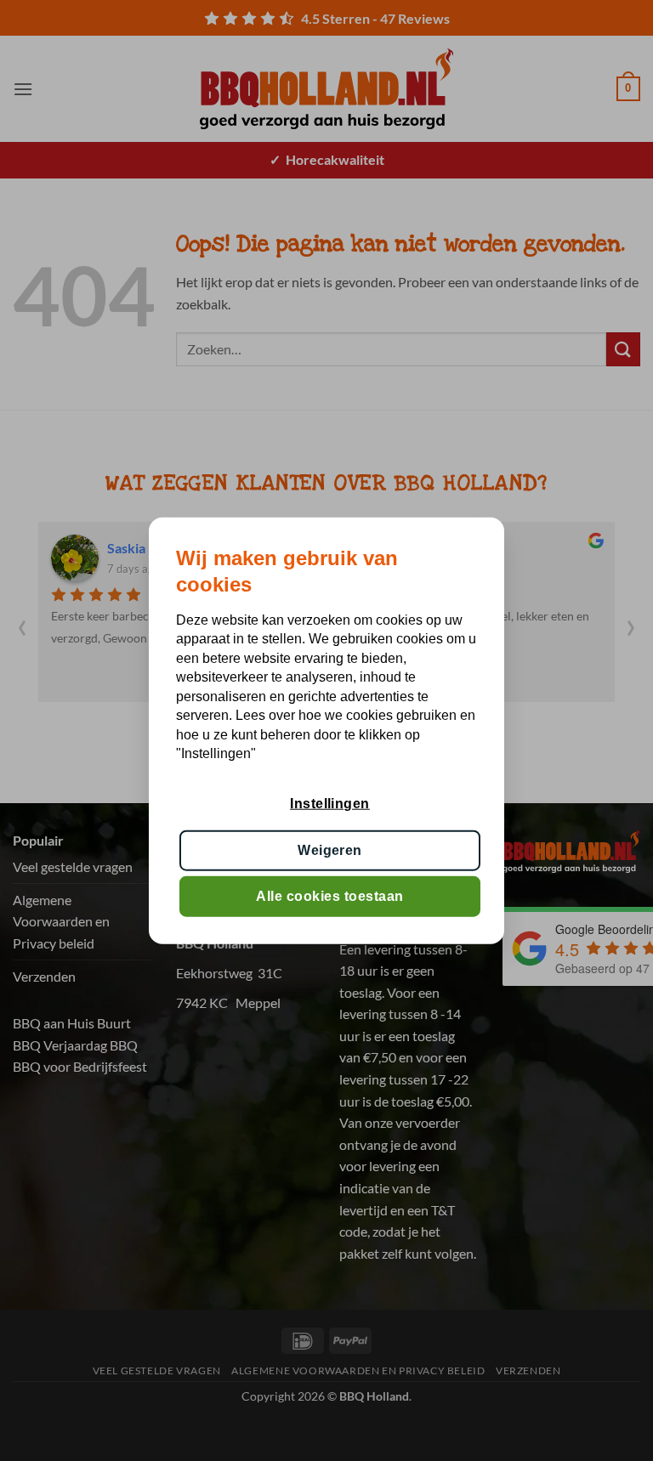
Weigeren (330, 849)
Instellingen (330, 803)
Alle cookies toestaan (329, 896)
